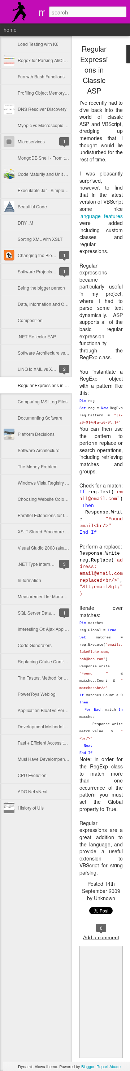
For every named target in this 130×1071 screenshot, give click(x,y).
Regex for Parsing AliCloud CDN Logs (55, 60)
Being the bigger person (41, 288)
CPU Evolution (32, 775)
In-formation (29, 580)
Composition (30, 320)
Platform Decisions (36, 434)
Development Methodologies (46, 726)
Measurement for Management (48, 596)
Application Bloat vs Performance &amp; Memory (65, 710)
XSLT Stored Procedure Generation (52, 531)
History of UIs (31, 808)
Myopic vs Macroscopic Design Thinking (57, 125)
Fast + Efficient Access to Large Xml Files (58, 743)
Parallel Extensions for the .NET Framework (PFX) (66, 515)
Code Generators (35, 645)
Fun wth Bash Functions (41, 76)
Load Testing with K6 (38, 44)
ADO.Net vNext (32, 791)
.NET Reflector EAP (37, 336)
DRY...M (25, 223)
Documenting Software (40, 418)
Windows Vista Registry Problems (51, 483)
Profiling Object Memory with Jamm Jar (56, 93)
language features (101, 216)
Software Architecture (39, 450)
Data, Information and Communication (55, 304)
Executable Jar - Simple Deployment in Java (61, 190)
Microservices (31, 141)
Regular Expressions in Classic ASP (53, 385)
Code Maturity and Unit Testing (48, 174)
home (10, 29)
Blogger (87, 1066)
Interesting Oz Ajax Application (48, 629)
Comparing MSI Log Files (43, 401)
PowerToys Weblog (37, 694)
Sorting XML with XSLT (40, 239)
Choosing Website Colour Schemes (53, 499)
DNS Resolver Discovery (42, 109)
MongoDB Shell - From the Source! (52, 158)
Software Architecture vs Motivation (52, 353)
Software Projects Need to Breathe (51, 271)
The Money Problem (37, 466)
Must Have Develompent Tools (48, 759)
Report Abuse (108, 1066)
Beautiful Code (32, 206)
